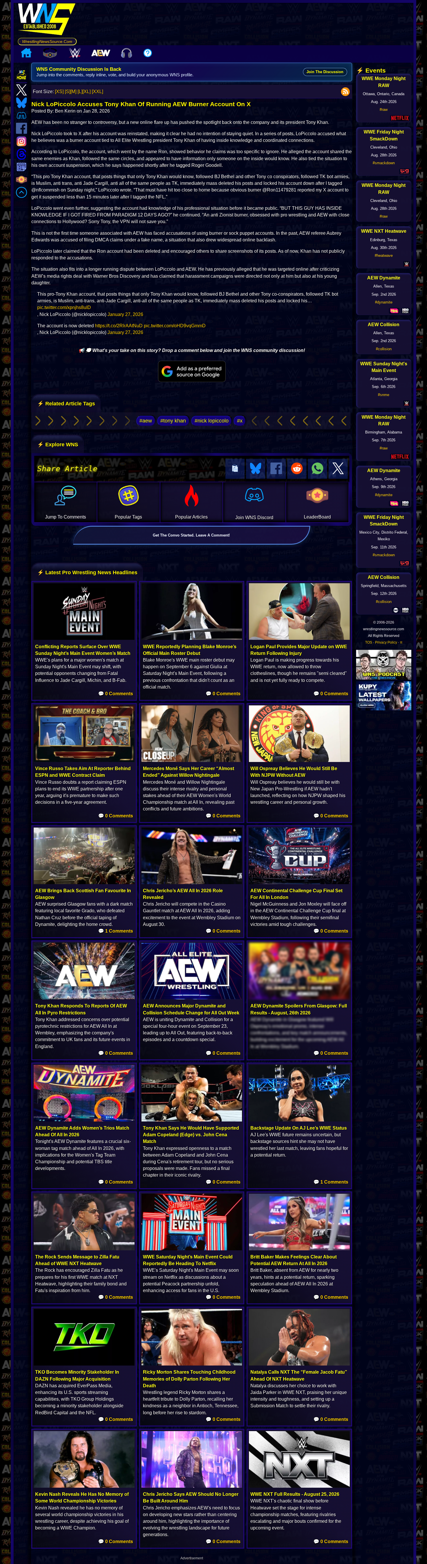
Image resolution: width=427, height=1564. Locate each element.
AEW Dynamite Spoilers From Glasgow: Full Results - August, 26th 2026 (298, 1009)
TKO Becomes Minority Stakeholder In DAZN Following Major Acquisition (77, 1375)
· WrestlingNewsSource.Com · (47, 41)
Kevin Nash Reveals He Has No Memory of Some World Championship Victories (82, 1497)
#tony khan (173, 421)
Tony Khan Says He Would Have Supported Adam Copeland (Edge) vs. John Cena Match (191, 1135)
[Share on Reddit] (296, 469)
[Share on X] (338, 469)
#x (240, 421)
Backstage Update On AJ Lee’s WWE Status (298, 1128)
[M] (73, 91)
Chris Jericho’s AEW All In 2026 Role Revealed (183, 894)
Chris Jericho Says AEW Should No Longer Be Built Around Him (190, 1497)
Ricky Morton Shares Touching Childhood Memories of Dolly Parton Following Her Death (189, 1379)
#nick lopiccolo (212, 421)
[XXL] (97, 91)
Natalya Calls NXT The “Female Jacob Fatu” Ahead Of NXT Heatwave (298, 1375)
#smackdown (384, 163)
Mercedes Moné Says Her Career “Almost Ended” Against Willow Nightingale (188, 772)
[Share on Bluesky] (255, 469)
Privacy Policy (386, 642)
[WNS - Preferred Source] (191, 371)
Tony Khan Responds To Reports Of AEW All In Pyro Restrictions (81, 1009)
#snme (383, 395)
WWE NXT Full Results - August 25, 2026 (294, 1494)
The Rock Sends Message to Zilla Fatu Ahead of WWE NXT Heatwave (77, 1260)
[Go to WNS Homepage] (47, 20)
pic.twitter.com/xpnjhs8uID (64, 307)
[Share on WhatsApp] (317, 469)
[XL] (86, 91)
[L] (80, 91)
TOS (368, 642)
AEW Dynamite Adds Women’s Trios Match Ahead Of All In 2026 (82, 1131)
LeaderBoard (317, 516)
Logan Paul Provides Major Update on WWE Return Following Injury (298, 650)
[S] (67, 91)
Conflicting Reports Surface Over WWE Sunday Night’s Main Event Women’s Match (82, 650)
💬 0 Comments (115, 693)
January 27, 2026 (125, 314)
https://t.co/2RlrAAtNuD (119, 325)
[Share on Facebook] (276, 469)
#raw (383, 109)
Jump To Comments (65, 516)
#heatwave (384, 255)
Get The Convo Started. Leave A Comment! (191, 535)
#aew (145, 421)
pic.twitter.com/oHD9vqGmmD (175, 325)
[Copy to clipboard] (235, 469)
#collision (384, 349)
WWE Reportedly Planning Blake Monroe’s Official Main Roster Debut (189, 650)
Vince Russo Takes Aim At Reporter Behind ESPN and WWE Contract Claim (83, 772)
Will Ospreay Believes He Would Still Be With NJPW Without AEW (293, 772)
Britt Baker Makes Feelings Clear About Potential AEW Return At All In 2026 (293, 1260)
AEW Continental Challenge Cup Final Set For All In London (296, 894)
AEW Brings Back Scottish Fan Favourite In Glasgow (83, 894)
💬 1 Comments (115, 931)
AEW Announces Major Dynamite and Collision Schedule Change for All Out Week (191, 1009)
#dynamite (383, 302)
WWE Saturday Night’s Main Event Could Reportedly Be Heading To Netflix (188, 1260)
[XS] (59, 91)
